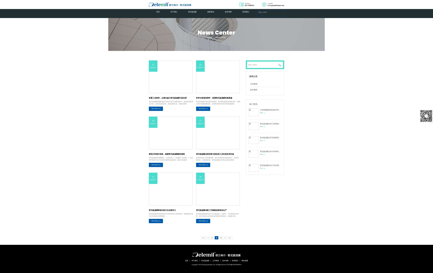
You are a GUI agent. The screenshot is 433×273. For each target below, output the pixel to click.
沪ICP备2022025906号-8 (234, 264)
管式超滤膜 (205, 261)
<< (203, 237)
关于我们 (195, 261)
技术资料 (253, 90)
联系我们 (235, 261)
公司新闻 (253, 84)
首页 (186, 261)
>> (230, 237)
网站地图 (245, 261)
